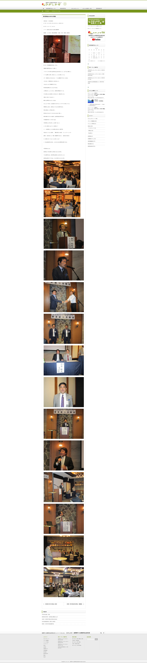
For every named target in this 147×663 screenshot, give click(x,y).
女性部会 (89, 136)
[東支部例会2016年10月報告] (54, 5)
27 (96, 57)
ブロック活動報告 (91, 121)
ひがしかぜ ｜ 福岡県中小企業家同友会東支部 (73, 661)
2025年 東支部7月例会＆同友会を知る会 (49, 619)
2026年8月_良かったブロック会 (94, 74)
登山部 (89, 133)
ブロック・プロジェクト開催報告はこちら (94, 28)
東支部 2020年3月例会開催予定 (48, 623)
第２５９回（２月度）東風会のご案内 (99, 95)
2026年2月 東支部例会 (98, 100)
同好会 (89, 126)
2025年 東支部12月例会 (75, 643)
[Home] (43, 11)
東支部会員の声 (91, 146)
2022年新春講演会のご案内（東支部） (49, 621)
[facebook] (103, 633)
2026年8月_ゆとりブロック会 (93, 77)
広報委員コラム (91, 138)
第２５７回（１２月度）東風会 (76, 645)
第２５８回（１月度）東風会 (99, 108)
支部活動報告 (47, 11)
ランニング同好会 (91, 123)
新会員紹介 (90, 143)
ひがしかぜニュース (92, 118)
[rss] (101, 633)
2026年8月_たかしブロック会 (93, 70)
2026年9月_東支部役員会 (93, 81)
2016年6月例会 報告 (46, 614)
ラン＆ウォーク (91, 128)
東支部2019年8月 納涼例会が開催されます (50, 616)
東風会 (89, 130)
